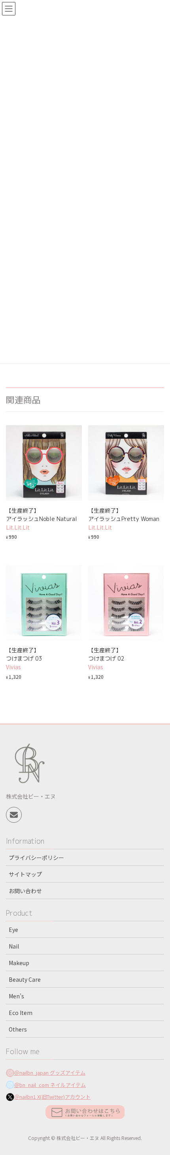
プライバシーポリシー (36, 858)
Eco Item (20, 1013)
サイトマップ (25, 874)
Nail (14, 946)
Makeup (19, 963)
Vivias (13, 667)
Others (18, 1029)
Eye (13, 929)
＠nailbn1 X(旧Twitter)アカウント (52, 1096)
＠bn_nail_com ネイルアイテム (50, 1085)
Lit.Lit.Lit (18, 527)
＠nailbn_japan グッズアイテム (49, 1072)
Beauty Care (25, 979)
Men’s (16, 996)
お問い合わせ (25, 891)
